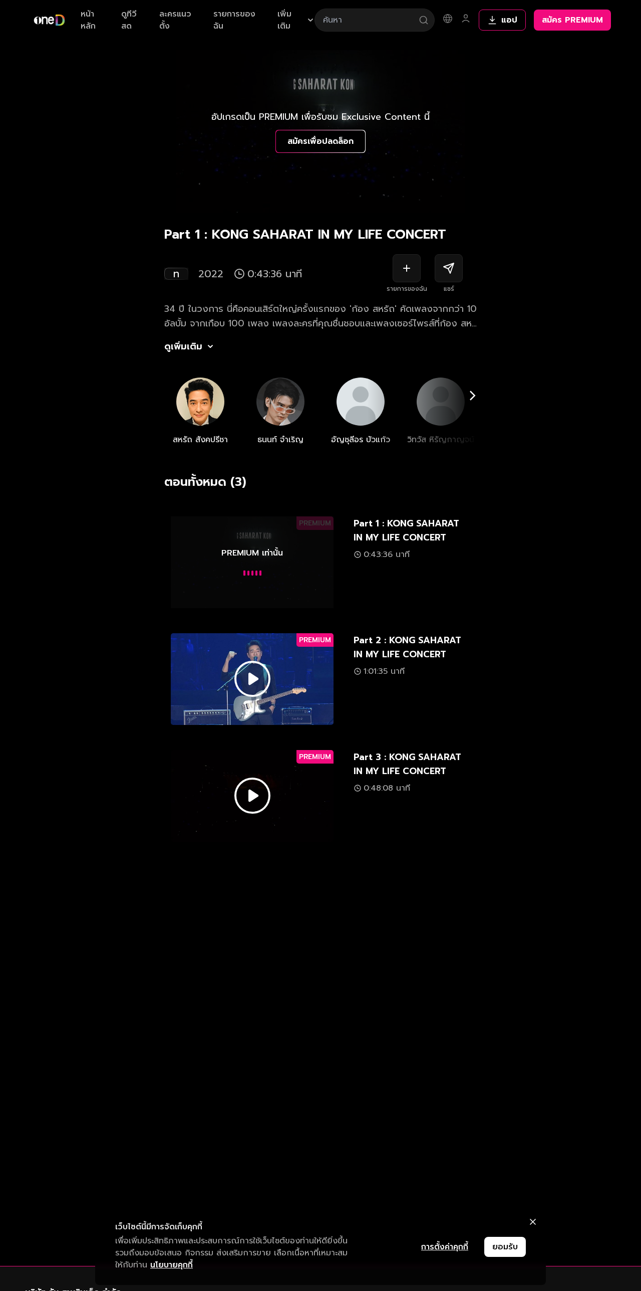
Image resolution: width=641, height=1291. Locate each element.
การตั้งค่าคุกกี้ (444, 1247)
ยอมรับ (505, 1247)
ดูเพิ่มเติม (183, 346)
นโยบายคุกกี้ (171, 1265)
